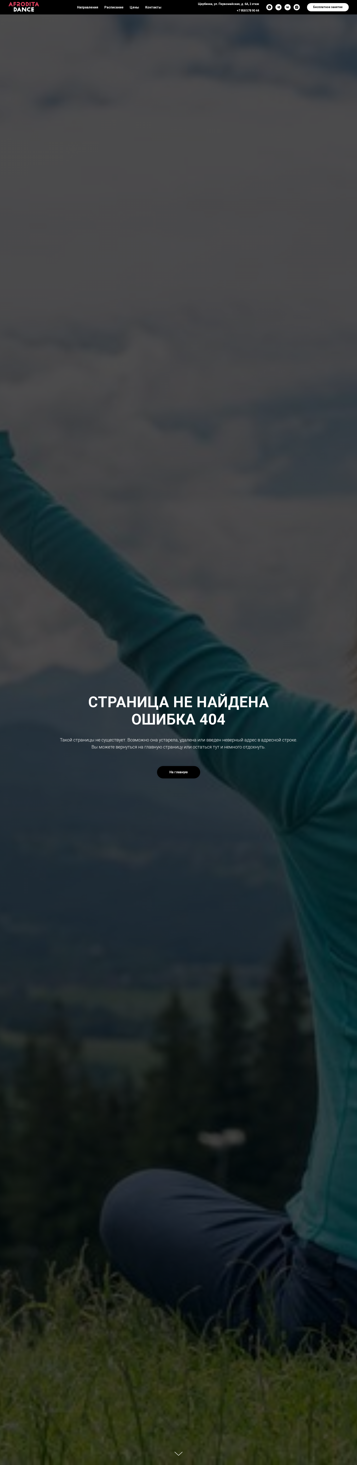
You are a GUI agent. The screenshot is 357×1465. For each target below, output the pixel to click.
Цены (134, 7)
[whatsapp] (269, 7)
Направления (87, 7)
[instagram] (297, 7)
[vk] (287, 7)
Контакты (153, 7)
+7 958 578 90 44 (248, 10)
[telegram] (278, 7)
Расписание (114, 7)
